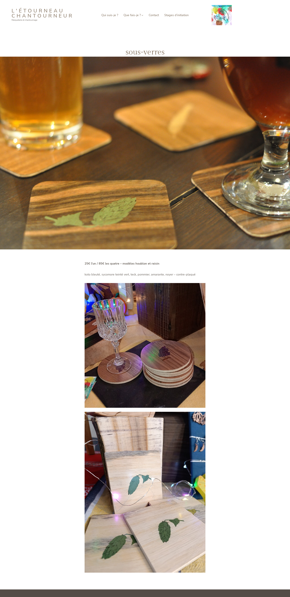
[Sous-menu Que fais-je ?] (142, 15)
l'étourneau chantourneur (43, 13)
